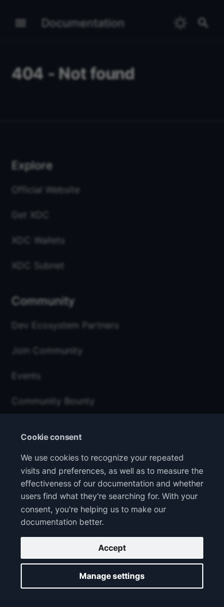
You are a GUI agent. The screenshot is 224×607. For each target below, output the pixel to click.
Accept (112, 547)
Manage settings (112, 576)
